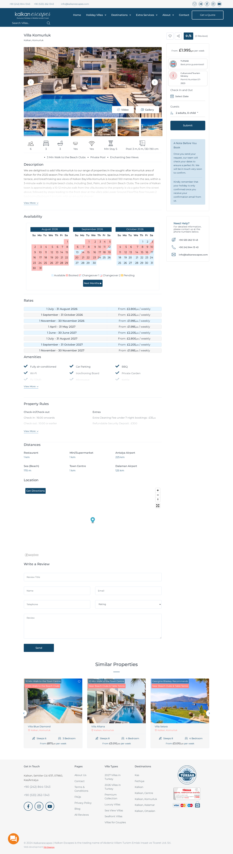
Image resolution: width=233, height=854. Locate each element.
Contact (184, 14)
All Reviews (81, 814)
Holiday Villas (94, 14)
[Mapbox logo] (32, 555)
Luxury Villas (112, 804)
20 (130, 257)
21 (137, 257)
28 (82, 262)
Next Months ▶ (93, 283)
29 (88, 262)
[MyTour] (32, 15)
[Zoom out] (157, 495)
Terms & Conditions (81, 789)
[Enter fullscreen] (157, 505)
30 (94, 262)
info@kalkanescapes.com (75, 4)
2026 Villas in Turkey (113, 786)
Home (77, 14)
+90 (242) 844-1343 (20, 4)
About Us (80, 775)
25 (104, 257)
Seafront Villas (113, 816)
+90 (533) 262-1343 (44, 4)
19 (125, 257)
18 (120, 257)
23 (146, 257)
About (166, 14)
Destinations (119, 14)
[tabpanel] (53, 713)
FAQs (77, 796)
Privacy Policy (83, 802)
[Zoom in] (157, 490)
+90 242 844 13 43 (188, 247)
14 (83, 252)
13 (77, 252)
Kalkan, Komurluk (146, 799)
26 (109, 257)
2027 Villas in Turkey (113, 777)
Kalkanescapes (42, 842)
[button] (31, 23)
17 (152, 252)
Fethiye (139, 781)
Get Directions (35, 490)
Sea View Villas (114, 810)
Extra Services (145, 14)
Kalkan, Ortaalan (145, 810)
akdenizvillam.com (35, 812)
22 (141, 257)
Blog (77, 808)
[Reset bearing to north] (157, 499)
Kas (137, 775)
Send (39, 647)
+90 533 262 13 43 (188, 239)
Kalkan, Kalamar (145, 804)
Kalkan (139, 787)
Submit (188, 125)
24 (99, 257)
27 (77, 262)
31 (152, 262)
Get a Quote (207, 14)
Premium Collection (111, 796)
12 (109, 246)
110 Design (49, 847)
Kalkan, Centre (144, 793)
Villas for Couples (115, 822)
